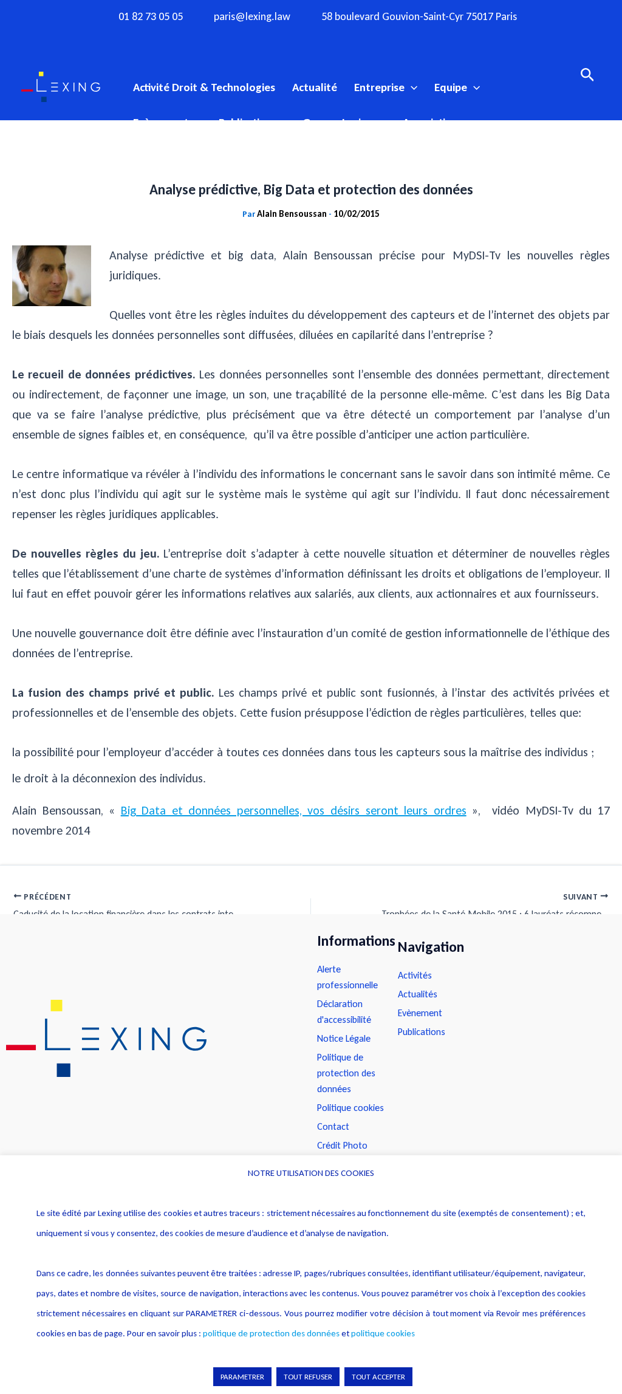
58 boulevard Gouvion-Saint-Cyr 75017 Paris (419, 17)
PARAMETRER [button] (242, 1376)
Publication (245, 122)
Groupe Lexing (337, 122)
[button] (411, 87)
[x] (311, 38)
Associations (433, 122)
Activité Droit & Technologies (204, 87)
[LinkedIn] (358, 38)
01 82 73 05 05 (150, 17)
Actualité (314, 87)
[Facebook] (263, 38)
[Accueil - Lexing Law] (149, 1039)
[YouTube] (334, 38)
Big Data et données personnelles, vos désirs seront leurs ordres (293, 810)
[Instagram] (287, 38)
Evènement (161, 122)
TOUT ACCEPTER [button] (378, 1376)
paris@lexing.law (252, 17)
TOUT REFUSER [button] (308, 1376)
